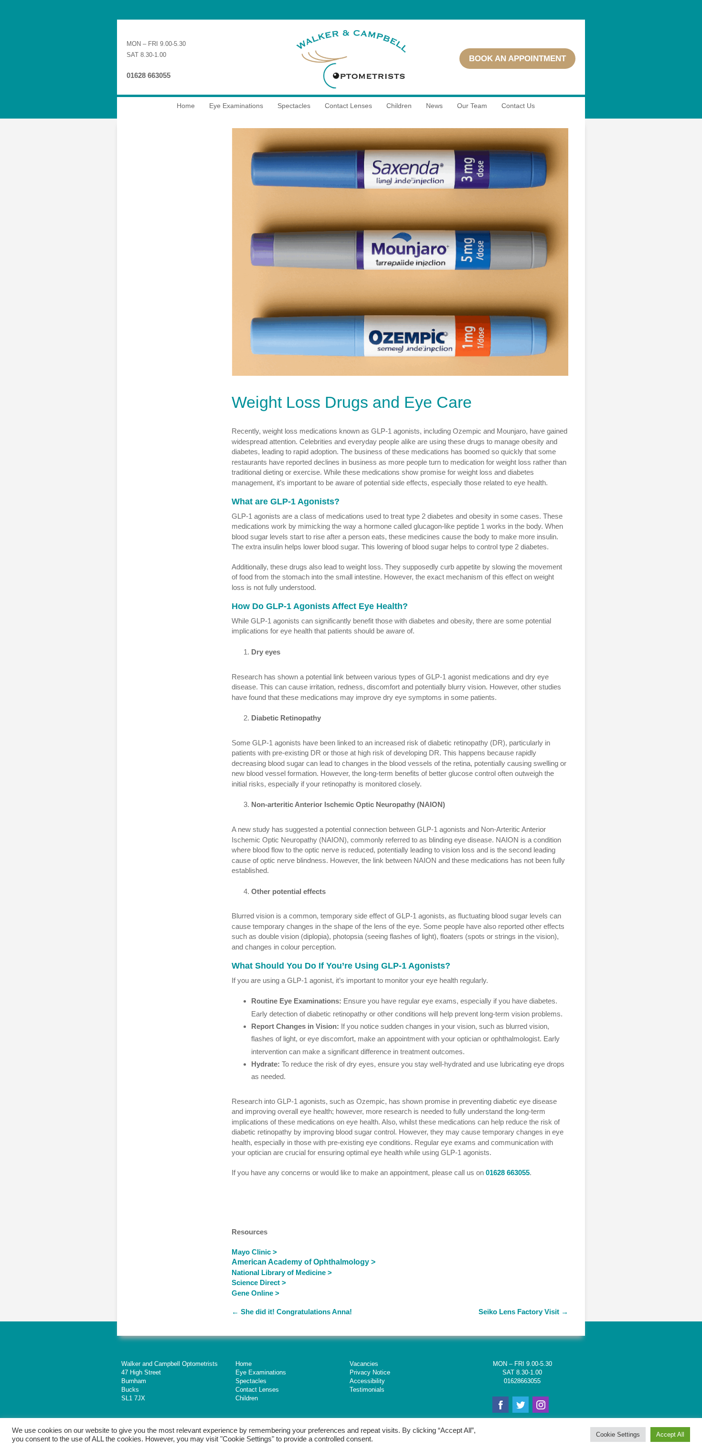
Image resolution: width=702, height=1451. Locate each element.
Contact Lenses (348, 105)
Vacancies (364, 1363)
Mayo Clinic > (254, 1252)
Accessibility (367, 1381)
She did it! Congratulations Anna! (292, 1312)
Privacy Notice (370, 1372)
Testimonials (367, 1389)
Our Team (472, 105)
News (434, 105)
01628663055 (522, 1381)
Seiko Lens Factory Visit (523, 1312)
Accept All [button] (670, 1434)
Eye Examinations (236, 105)
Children (399, 105)
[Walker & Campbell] (351, 92)
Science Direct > (259, 1282)
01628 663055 (508, 1172)
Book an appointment (517, 58)
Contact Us (518, 105)
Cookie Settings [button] (618, 1434)
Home (186, 105)
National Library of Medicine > (282, 1272)
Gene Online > (255, 1293)
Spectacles (293, 105)
